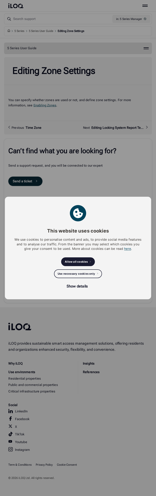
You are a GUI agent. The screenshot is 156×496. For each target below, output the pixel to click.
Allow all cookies (76, 261)
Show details (77, 286)
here (127, 249)
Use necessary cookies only (76, 273)
